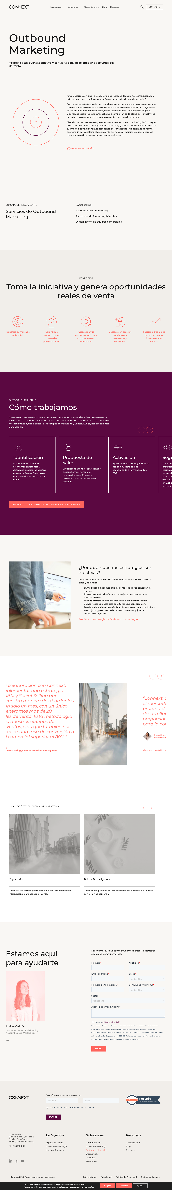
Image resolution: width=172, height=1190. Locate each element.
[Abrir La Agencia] (63, 7)
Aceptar (107, 1186)
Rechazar (124, 1186)
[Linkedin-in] (8, 1040)
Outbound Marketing (96, 1150)
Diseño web (92, 1154)
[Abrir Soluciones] (80, 7)
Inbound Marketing (95, 1146)
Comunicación (93, 1142)
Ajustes (140, 1186)
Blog (128, 1146)
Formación (91, 1161)
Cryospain (16, 879)
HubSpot (90, 1157)
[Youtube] (22, 1161)
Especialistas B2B (54, 1142)
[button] (141, 430)
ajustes (91, 1187)
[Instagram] (16, 1161)
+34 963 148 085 (17, 1146)
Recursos (130, 1150)
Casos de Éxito (133, 1142)
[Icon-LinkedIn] (10, 1161)
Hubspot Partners (55, 1150)
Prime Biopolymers (97, 879)
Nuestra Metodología (56, 1146)
